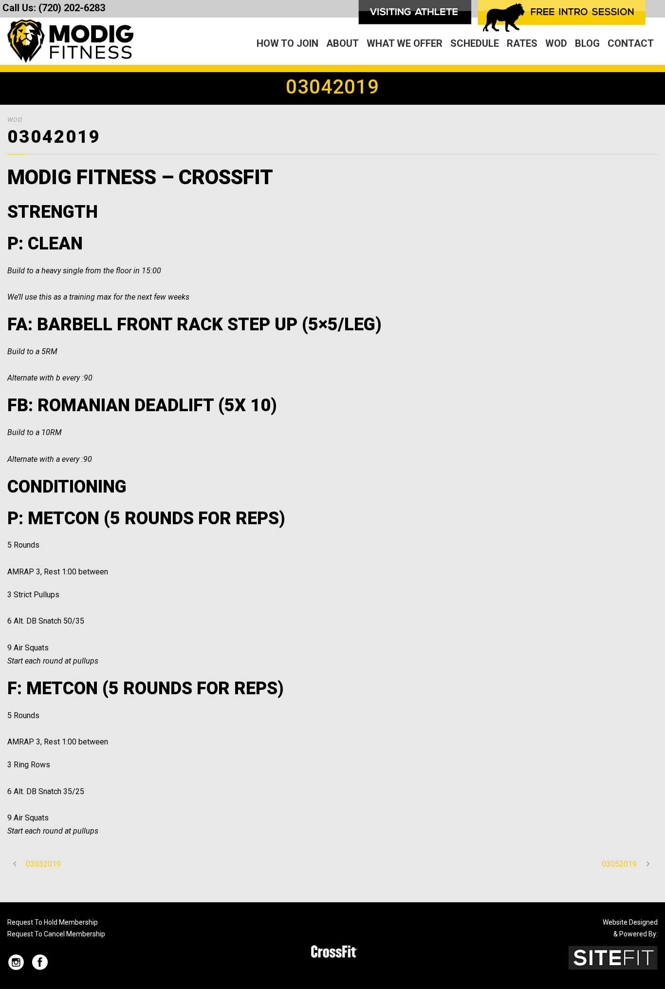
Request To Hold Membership (52, 922)
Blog (587, 43)
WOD (556, 43)
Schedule (474, 43)
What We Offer (405, 43)
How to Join (287, 43)
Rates (522, 43)
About (342, 43)
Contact (631, 43)
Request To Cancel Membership (56, 934)
